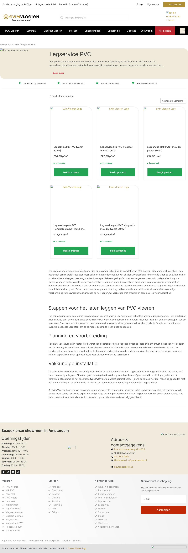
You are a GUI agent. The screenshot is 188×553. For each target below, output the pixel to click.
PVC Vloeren (13, 44)
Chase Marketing (76, 548)
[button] (174, 4)
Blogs (140, 4)
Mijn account (153, 4)
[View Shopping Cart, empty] (182, 31)
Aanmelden (163, 509)
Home (3, 44)
